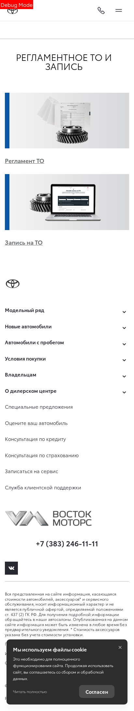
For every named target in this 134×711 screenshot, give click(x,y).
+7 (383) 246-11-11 (67, 543)
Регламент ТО (24, 160)
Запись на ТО (24, 242)
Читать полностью (30, 691)
